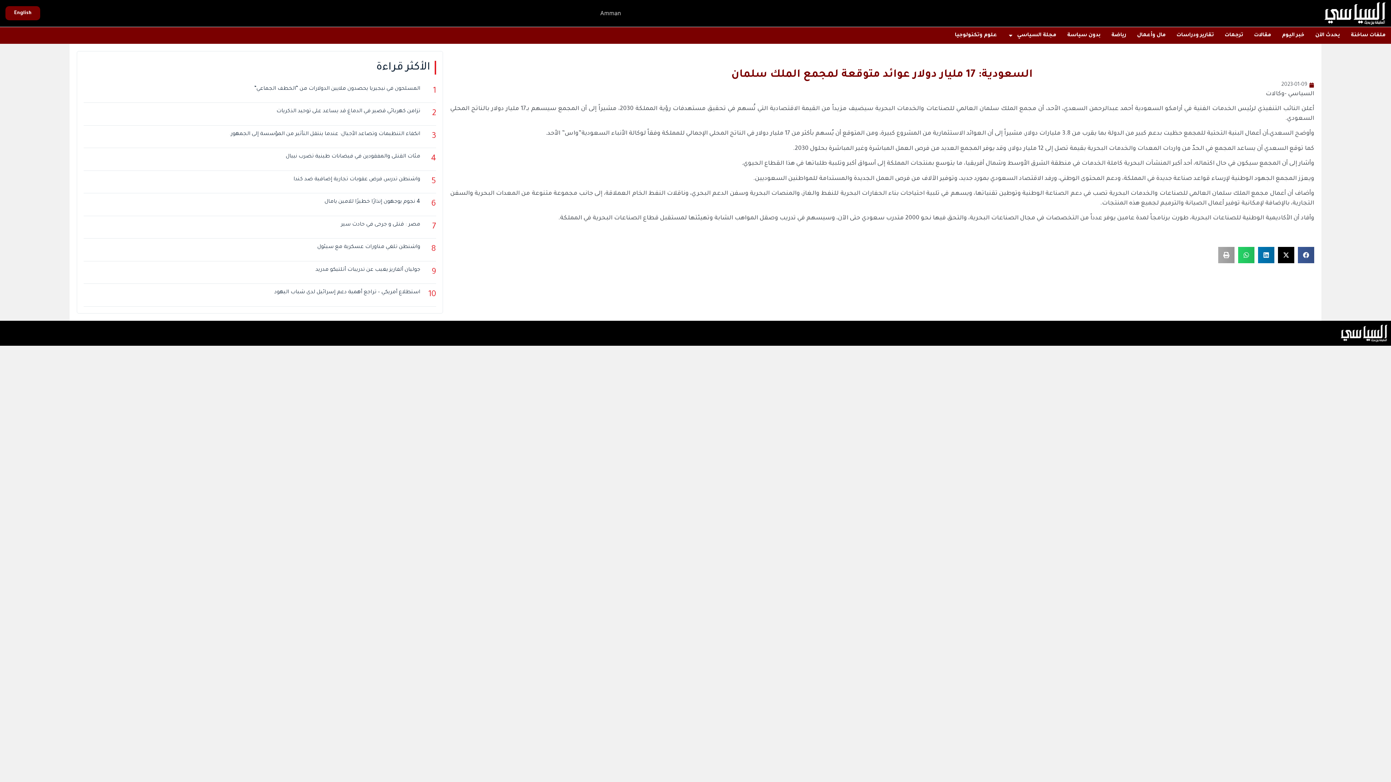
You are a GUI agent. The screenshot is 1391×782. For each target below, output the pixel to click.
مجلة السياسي (1036, 35)
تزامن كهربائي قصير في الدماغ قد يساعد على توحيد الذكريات (348, 111)
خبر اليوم (1293, 35)
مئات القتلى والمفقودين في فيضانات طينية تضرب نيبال (353, 157)
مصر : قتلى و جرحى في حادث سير (380, 225)
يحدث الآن (1327, 35)
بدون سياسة (1083, 35)
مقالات (1262, 35)
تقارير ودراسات (1195, 35)
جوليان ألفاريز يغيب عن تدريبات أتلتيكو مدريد (368, 270)
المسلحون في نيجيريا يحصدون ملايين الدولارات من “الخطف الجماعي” (337, 89)
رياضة (1118, 35)
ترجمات (1234, 35)
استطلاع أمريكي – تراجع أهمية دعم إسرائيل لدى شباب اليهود (347, 292)
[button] (1306, 255)
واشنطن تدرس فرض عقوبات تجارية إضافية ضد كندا (356, 179)
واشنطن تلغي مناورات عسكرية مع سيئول (368, 247)
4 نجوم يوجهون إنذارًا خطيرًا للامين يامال (372, 202)
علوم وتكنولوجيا (976, 35)
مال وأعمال (1151, 35)
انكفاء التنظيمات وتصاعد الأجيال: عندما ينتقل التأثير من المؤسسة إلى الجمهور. (324, 134)
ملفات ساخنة (1368, 35)
